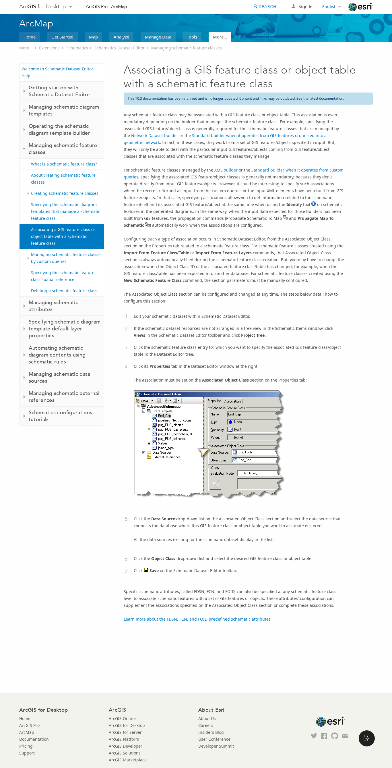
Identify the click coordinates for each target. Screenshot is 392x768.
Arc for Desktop (42, 6)
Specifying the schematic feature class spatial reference (62, 276)
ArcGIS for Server (125, 732)
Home (30, 37)
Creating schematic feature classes (64, 193)
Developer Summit (216, 746)
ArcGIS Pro (97, 6)
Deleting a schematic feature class (64, 290)
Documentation (34, 739)
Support (27, 753)
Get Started (62, 37)
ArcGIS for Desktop (127, 725)
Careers (205, 725)
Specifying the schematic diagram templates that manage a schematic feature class (65, 211)
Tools (192, 37)
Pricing (26, 746)
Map (93, 37)
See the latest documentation (319, 98)
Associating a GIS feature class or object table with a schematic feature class (63, 236)
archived (190, 98)
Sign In (305, 6)
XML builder (226, 170)
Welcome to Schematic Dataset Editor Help (57, 72)
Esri (360, 7)
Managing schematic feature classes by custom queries (66, 258)
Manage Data (158, 37)
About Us (207, 718)
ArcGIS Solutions (125, 753)
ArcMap (119, 6)
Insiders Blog (211, 732)
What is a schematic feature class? (64, 164)
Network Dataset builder (154, 135)
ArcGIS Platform (124, 739)
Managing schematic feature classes (186, 48)
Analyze (121, 37)
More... (220, 37)
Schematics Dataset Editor (119, 48)
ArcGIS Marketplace (128, 760)
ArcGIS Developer (125, 746)
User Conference (214, 739)
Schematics (77, 48)
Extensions (49, 48)
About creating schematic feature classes (63, 178)
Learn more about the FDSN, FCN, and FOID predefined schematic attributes (197, 619)
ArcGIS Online (122, 718)
